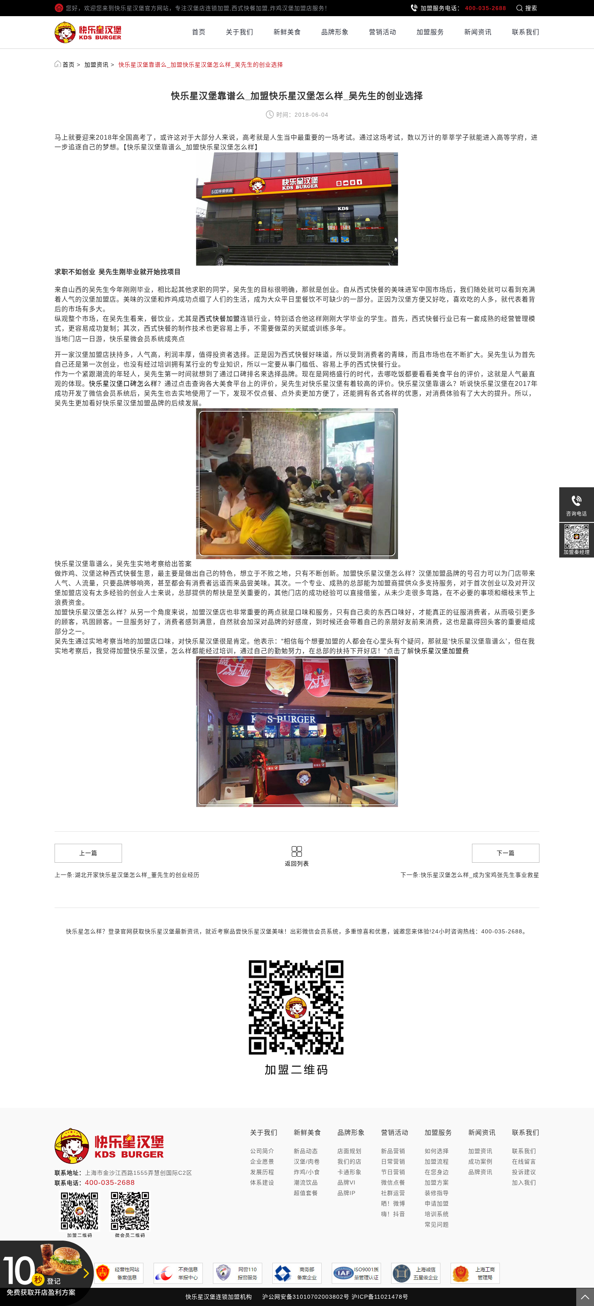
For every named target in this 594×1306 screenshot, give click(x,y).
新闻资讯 (478, 32)
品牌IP (346, 1193)
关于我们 (239, 32)
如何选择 (437, 1151)
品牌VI (346, 1182)
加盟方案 (437, 1182)
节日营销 (393, 1172)
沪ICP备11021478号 (380, 1296)
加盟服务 (430, 32)
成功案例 (480, 1161)
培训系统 (437, 1214)
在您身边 (437, 1172)
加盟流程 (437, 1161)
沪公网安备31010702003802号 (306, 1296)
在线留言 (524, 1161)
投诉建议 (524, 1172)
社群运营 (393, 1193)
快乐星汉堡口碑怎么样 (123, 383)
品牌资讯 (480, 1172)
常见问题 (437, 1224)
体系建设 (262, 1182)
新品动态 (306, 1151)
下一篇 (506, 853)
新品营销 (393, 1151)
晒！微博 (393, 1203)
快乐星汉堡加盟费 (441, 651)
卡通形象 (349, 1172)
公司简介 (262, 1151)
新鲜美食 (287, 32)
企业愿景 (262, 1161)
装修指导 (437, 1193)
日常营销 (393, 1161)
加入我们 (524, 1182)
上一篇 (88, 853)
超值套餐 (306, 1193)
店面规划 (349, 1151)
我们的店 (349, 1161)
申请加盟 (437, 1203)
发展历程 (262, 1172)
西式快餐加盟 (219, 318)
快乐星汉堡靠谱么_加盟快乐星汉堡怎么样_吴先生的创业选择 (200, 64)
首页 (199, 32)
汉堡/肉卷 (307, 1161)
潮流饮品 (306, 1182)
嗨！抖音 (393, 1214)
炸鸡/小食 (307, 1172)
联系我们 (525, 32)
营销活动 (382, 32)
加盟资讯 (96, 64)
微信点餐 (393, 1182)
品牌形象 (335, 32)
